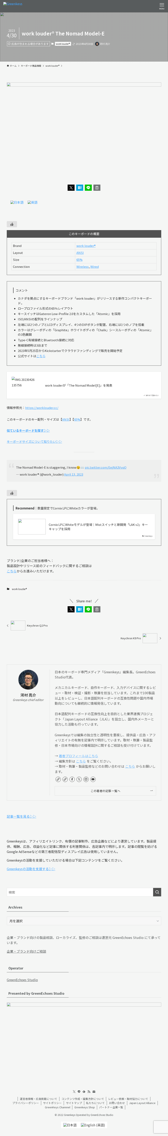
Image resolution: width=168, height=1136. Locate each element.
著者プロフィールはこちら (78, 755)
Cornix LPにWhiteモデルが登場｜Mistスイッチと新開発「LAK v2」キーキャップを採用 (98, 526)
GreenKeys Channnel (57, 1107)
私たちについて (95, 1103)
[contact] (94, 1092)
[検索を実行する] (157, 892)
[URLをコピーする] (96, 188)
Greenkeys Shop (84, 1107)
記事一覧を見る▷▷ (21, 816)
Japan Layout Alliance (142, 1103)
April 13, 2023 (73, 474)
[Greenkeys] (12, 6)
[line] (79, 1092)
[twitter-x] (79, 779)
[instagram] (86, 779)
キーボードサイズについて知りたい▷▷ (34, 441)
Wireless (82, 266)
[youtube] (93, 779)
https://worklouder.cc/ (41, 407)
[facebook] (72, 779)
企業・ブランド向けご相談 (26, 951)
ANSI (80, 252)
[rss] (89, 1092)
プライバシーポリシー (25, 1103)
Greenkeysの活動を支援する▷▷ (31, 868)
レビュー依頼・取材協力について (128, 1099)
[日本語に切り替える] (17, 202)
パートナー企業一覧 (111, 1107)
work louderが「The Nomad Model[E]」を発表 (78, 385)
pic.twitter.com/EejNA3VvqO (105, 467)
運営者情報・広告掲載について (38, 1099)
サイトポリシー (52, 1103)
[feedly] (84, 1092)
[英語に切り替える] (33, 202)
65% (79, 259)
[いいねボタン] (12, 224)
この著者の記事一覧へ (105, 791)
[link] (58, 779)
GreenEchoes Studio (22, 979)
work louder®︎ (63, 43)
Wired (94, 266)
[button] (71, 188)
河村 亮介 (28, 695)
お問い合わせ (117, 1103)
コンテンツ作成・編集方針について (82, 1099)
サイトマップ (74, 1103)
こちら (40, 356)
